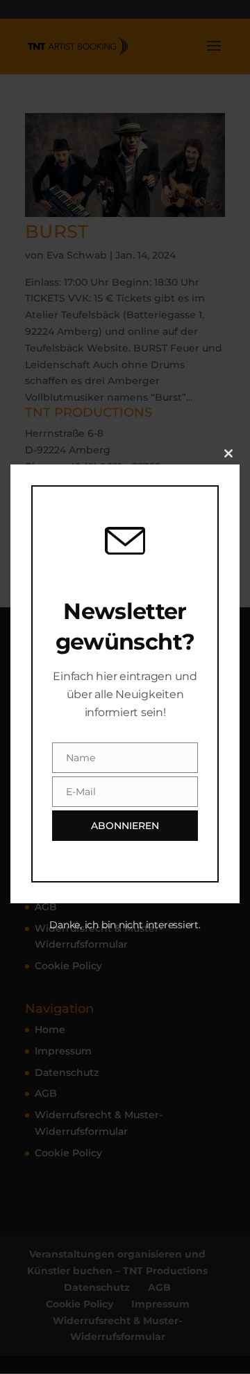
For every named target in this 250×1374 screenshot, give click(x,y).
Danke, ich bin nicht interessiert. (125, 925)
